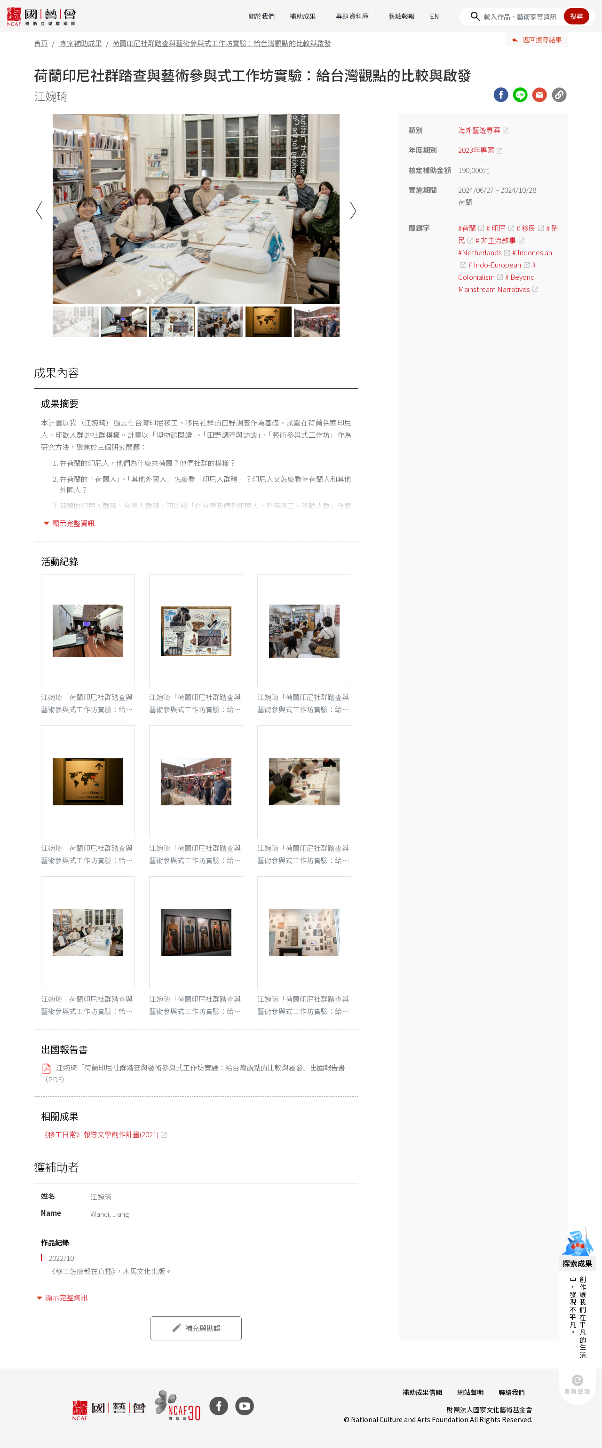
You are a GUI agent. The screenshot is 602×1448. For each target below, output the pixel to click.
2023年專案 (476, 150)
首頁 (41, 43)
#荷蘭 (467, 228)
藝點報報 (401, 16)
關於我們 (261, 16)
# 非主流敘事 (495, 240)
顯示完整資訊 (73, 523)
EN (434, 16)
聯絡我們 (512, 1392)
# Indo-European (494, 264)
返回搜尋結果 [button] (542, 39)
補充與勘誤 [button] (203, 1328)
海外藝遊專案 (479, 130)
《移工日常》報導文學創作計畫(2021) (99, 1134)
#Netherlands (480, 252)
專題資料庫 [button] (352, 16)
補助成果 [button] (303, 16)
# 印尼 (496, 228)
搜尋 (576, 16)
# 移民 (526, 228)
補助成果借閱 (422, 1392)
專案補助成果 (81, 43)
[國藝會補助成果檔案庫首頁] (42, 16)
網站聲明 (470, 1392)
